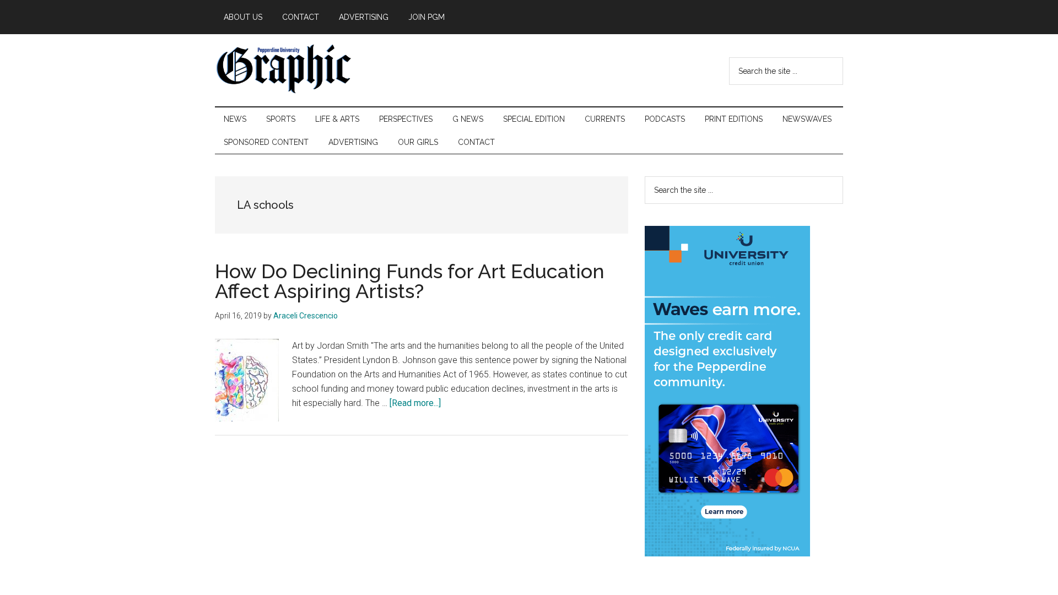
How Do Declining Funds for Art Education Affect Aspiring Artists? (409, 280)
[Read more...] (415, 403)
